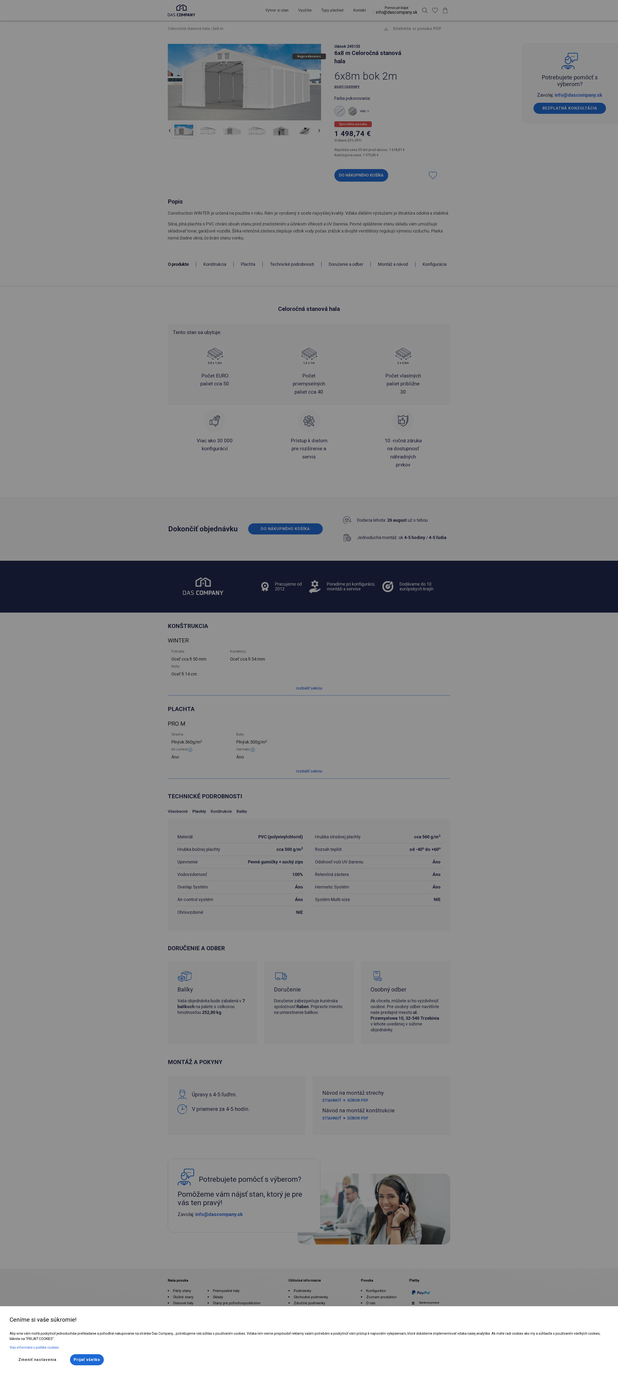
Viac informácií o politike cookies (34, 1347)
